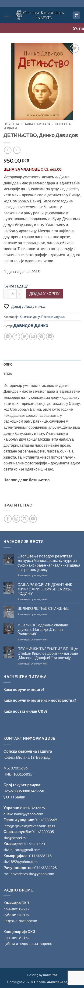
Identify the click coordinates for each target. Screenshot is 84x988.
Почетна (11, 124)
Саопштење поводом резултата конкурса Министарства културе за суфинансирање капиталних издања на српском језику (49, 563)
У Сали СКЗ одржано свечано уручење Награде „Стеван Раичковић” (43, 629)
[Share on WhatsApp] (8, 336)
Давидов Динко (30, 325)
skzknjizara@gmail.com (22, 849)
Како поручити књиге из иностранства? (40, 700)
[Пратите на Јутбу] (33, 519)
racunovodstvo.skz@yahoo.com (29, 873)
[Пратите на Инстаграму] (16, 519)
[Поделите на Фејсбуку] (16, 336)
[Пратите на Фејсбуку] (8, 519)
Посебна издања (53, 317)
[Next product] (7, 150)
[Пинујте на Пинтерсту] (41, 336)
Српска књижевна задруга (28, 751)
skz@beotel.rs (15, 837)
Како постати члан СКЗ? (25, 711)
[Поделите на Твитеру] (24, 336)
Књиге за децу (16, 286)
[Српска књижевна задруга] (41, 15)
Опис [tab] (8, 364)
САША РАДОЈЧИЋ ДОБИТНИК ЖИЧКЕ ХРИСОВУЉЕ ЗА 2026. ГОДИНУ (45, 589)
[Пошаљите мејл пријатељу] (33, 336)
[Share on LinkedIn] (50, 336)
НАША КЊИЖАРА (37, 124)
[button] (6, 15)
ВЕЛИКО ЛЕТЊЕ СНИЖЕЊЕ (43, 608)
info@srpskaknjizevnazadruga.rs (30, 825)
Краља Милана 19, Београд (27, 757)
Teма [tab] (8, 374)
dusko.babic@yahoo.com (23, 814)
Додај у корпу (44, 293)
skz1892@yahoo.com (21, 861)
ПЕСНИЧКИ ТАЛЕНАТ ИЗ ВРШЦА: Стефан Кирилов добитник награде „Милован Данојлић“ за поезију (48, 653)
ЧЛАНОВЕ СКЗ (34, 169)
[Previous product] (16, 150)
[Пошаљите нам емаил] (24, 519)
